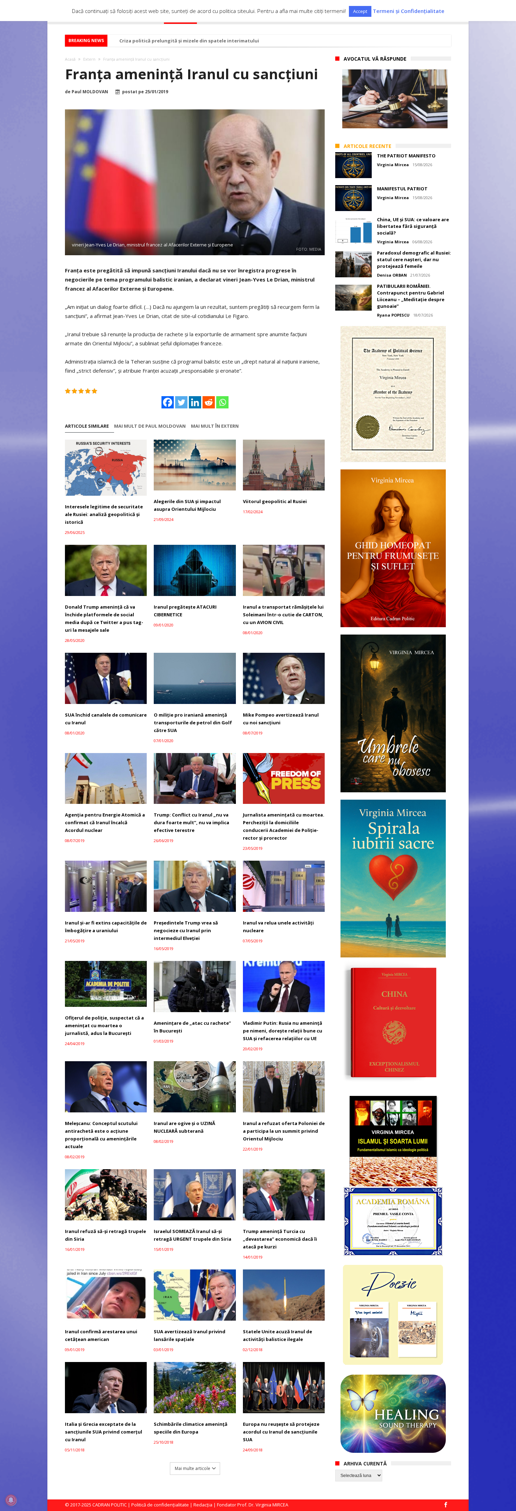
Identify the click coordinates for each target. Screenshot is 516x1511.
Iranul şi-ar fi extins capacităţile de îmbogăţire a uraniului (106, 927)
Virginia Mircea (393, 164)
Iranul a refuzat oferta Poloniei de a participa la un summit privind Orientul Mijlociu (284, 1131)
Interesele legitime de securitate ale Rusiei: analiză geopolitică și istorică (104, 514)
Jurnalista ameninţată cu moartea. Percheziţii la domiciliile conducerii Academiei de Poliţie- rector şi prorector (283, 826)
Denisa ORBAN (392, 275)
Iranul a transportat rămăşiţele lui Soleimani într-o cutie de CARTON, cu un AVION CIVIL (283, 614)
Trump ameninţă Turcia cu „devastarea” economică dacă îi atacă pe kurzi (280, 1239)
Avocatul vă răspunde (375, 58)
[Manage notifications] (10, 1500)
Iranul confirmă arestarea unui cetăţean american (101, 1335)
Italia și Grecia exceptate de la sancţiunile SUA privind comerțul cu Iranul (103, 1432)
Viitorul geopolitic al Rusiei (275, 501)
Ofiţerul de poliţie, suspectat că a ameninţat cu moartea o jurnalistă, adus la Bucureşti (104, 1025)
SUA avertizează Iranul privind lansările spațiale (189, 1335)
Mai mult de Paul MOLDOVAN (150, 426)
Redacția (202, 1505)
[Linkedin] (195, 402)
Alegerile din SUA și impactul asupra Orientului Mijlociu (187, 505)
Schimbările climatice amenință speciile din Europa (190, 1428)
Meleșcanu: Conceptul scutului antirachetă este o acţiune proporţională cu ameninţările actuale (101, 1135)
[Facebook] (167, 402)
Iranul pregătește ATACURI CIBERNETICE (185, 611)
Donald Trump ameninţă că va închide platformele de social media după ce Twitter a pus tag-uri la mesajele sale (104, 618)
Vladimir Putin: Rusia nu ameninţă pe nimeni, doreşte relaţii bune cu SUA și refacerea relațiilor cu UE (282, 1031)
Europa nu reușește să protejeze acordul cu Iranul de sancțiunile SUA (281, 1432)
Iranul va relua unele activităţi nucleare (278, 927)
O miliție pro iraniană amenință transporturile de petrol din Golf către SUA (193, 722)
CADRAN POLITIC (109, 1505)
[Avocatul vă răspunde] (395, 98)
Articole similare (87, 426)
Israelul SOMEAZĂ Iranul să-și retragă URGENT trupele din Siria (192, 1235)
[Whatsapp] (222, 402)
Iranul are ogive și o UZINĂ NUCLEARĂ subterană (184, 1127)
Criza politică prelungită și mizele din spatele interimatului (189, 41)
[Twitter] (181, 402)
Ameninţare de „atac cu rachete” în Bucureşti (192, 1027)
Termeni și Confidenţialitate (408, 11)
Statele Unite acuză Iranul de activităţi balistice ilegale (277, 1335)
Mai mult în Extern (215, 426)
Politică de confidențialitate (160, 1505)
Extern (89, 59)
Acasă (70, 59)
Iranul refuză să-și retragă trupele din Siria (105, 1235)
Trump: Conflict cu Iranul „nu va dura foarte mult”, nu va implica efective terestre (191, 822)
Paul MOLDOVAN (90, 92)
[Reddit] (209, 402)
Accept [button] (360, 11)
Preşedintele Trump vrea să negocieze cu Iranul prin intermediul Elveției (186, 930)
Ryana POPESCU (393, 315)
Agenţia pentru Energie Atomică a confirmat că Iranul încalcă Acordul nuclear (105, 822)
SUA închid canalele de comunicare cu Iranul (106, 719)
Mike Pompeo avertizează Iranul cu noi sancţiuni (281, 719)
